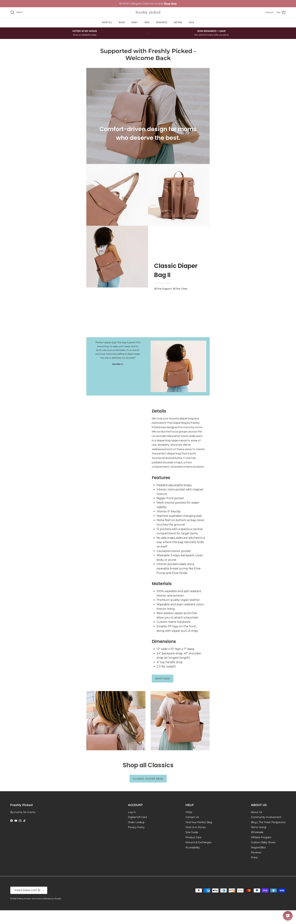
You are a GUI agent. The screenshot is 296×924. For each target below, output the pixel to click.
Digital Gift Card (137, 817)
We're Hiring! (258, 827)
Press (254, 857)
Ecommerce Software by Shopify (46, 898)
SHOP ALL (107, 22)
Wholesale (257, 832)
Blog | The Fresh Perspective (268, 822)
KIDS (146, 22)
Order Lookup (136, 822)
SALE (191, 22)
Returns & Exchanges (198, 842)
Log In (132, 812)
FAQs (189, 812)
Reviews (256, 852)
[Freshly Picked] (148, 12)
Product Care (193, 837)
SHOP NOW (162, 678)
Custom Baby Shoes (263, 842)
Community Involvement (266, 817)
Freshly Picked (24, 898)
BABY (135, 22)
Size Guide (192, 832)
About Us (256, 812)
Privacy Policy (136, 827)
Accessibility (193, 847)
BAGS (122, 22)
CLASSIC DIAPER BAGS (148, 778)
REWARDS (161, 22)
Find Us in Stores (196, 827)
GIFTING (178, 22)
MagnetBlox (258, 847)
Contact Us (192, 817)
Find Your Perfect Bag (199, 822)
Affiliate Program (261, 837)
